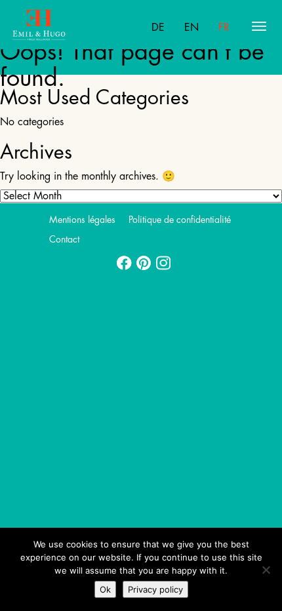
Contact (64, 239)
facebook (121, 259)
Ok (105, 589)
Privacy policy (155, 589)
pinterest (141, 259)
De (158, 27)
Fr (224, 27)
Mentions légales (82, 219)
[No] (265, 569)
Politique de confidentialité (180, 219)
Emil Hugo (63, 26)
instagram (160, 259)
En (191, 27)
